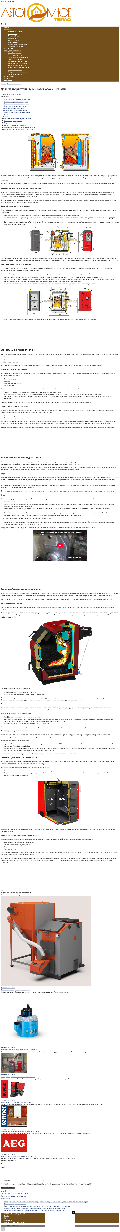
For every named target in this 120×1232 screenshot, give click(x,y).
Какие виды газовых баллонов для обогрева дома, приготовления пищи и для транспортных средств (37, 1206)
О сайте (6, 1216)
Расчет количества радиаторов (18, 57)
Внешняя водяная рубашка (13, 121)
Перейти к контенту (7, 2)
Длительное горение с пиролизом (15, 110)
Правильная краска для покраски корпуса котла (20, 129)
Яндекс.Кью (8, 80)
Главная (6, 27)
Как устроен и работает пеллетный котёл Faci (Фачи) (18, 1077)
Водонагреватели (13, 40)
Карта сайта (8, 1220)
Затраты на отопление (15, 70)
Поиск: (3, 24)
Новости (7, 78)
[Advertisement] (60, 1221)
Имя (2, 1164)
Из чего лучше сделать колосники (15, 125)
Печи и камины (13, 42)
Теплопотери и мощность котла (18, 61)
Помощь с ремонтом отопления (14, 1222)
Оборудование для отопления (17, 44)
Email (2, 1167)
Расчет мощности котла (15, 55)
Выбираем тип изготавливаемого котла (17, 100)
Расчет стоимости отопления (17, 63)
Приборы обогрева (14, 36)
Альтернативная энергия (16, 46)
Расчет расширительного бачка (18, 65)
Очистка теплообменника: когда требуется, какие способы (20, 1050)
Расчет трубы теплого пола (16, 59)
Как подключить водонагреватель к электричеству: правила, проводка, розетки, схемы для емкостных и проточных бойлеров (46, 1202)
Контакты (7, 1218)
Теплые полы (12, 34)
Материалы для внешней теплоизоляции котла (19, 127)
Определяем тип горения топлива (15, 106)
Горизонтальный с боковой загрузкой (16, 104)
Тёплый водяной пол (14, 53)
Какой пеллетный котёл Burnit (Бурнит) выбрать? (17, 1102)
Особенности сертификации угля (15, 1204)
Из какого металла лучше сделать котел (17, 112)
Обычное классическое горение (14, 108)
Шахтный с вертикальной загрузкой (16, 102)
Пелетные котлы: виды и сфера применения (15, 990)
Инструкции (12, 38)
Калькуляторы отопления (12, 51)
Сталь (6, 116)
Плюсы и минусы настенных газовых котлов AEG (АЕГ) (19, 1156)
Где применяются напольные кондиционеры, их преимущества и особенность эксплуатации (34, 1210)
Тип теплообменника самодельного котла (18, 119)
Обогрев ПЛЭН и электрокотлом (18, 68)
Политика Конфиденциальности (14, 1214)
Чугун (6, 114)
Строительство (9, 76)
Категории (7, 29)
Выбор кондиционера (15, 74)
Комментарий (5, 1180)
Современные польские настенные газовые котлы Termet (20, 1131)
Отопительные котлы (15, 32)
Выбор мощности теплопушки (17, 72)
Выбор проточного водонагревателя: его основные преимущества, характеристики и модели (34, 1208)
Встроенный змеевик (11, 123)
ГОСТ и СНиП (8, 49)
